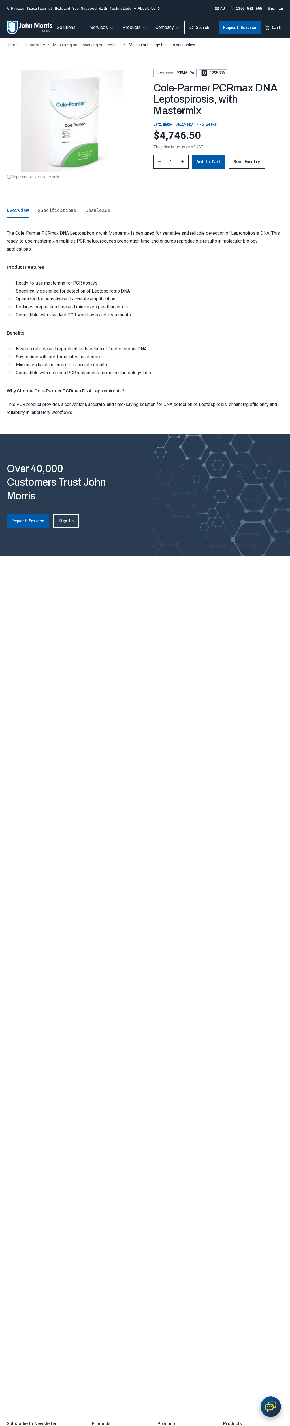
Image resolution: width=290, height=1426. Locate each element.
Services (99, 27)
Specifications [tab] (57, 210)
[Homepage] (29, 27)
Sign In (275, 8)
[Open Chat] (271, 1406)
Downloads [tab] (98, 210)
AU (222, 8)
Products (132, 27)
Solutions (66, 27)
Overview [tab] (18, 210)
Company (164, 27)
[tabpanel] (145, 317)
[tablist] (145, 210)
